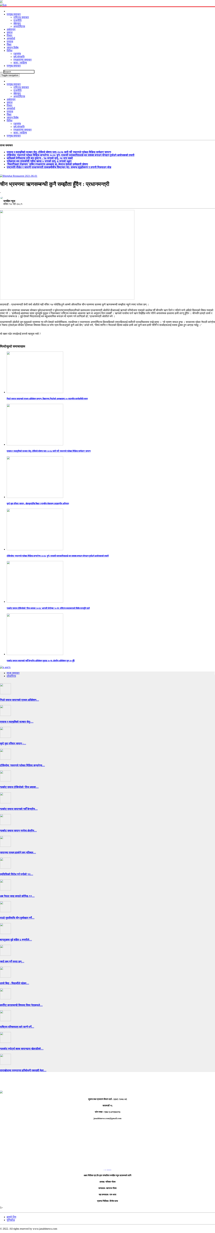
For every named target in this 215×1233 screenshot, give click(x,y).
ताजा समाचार (13, 673)
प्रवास (10, 41)
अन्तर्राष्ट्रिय (19, 26)
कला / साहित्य (20, 62)
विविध (9, 50)
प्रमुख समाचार (14, 14)
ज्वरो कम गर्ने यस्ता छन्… (12, 961)
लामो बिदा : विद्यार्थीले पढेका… (14, 983)
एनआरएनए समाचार (22, 59)
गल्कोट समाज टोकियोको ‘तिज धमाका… (19, 787)
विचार (9, 35)
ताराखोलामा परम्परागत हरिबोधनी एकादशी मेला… (23, 1070)
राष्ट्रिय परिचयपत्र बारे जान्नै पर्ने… (17, 1026)
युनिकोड (11, 1220)
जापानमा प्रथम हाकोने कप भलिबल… (18, 852)
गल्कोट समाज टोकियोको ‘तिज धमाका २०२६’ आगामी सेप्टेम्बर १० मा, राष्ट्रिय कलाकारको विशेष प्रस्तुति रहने (48, 608)
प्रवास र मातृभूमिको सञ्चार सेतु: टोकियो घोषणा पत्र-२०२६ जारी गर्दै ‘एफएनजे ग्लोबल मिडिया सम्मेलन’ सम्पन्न (59, 152)
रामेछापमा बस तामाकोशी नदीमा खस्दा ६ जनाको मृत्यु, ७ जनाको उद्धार (39, 161)
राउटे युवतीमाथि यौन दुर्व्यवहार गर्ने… (17, 917)
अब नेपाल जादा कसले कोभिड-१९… (17, 896)
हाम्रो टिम (11, 1217)
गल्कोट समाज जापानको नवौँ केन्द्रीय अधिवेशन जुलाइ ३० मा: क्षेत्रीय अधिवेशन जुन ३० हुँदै (41, 660)
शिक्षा (9, 44)
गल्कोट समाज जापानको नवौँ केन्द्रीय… (19, 808)
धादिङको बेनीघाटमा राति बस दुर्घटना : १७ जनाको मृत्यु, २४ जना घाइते (40, 158)
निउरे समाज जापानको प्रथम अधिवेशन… (19, 699)
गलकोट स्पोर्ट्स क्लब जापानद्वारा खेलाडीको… (22, 1048)
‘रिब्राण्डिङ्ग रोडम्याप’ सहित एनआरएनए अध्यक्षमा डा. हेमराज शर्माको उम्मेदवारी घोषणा (47, 164)
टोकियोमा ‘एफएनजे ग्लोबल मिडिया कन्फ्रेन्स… (22, 765)
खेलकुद (17, 23)
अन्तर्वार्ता (11, 38)
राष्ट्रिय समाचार (21, 17)
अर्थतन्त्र (11, 29)
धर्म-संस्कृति (19, 56)
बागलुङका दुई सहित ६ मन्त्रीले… (16, 939)
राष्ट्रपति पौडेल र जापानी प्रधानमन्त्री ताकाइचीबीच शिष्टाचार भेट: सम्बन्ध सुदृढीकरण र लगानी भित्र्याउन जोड (59, 167)
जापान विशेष (12, 47)
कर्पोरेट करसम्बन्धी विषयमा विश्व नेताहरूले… (21, 1005)
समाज (9, 32)
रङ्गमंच (17, 53)
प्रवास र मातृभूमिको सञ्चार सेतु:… (16, 721)
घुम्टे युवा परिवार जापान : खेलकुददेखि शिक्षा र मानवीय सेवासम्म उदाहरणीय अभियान (38, 503)
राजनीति (17, 20)
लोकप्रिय (11, 676)
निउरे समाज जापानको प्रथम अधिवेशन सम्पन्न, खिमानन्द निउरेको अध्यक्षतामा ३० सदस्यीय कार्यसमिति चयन (47, 398)
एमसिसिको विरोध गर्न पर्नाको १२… (16, 874)
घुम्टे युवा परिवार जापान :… (13, 743)
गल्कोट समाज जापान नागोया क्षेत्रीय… (18, 830)
